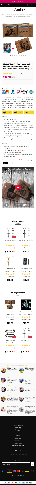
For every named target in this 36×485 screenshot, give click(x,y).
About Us (18, 431)
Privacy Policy (18, 442)
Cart (31, 5)
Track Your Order (18, 427)
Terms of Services (18, 443)
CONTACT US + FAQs (18, 425)
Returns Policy (18, 438)
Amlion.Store (20, 475)
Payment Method (18, 429)
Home (3, 14)
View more (18, 223)
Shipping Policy (18, 440)
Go (32, 464)
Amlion (5, 71)
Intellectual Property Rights (18, 445)
